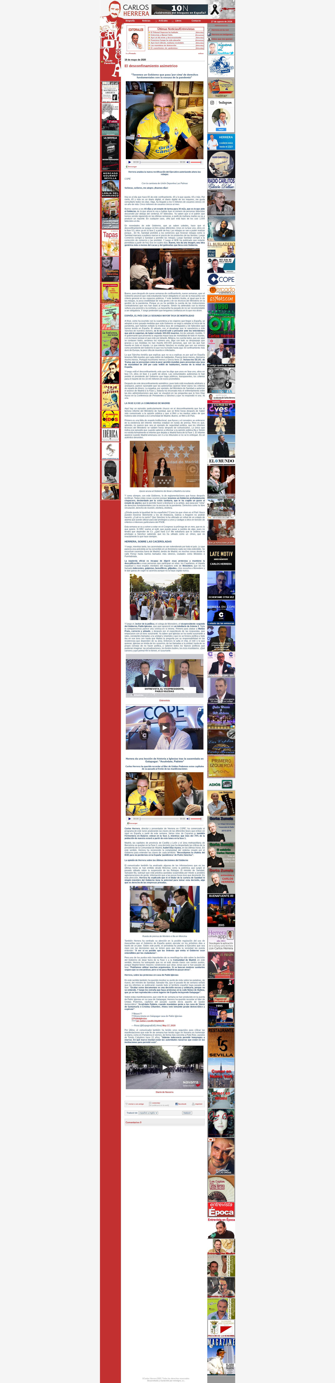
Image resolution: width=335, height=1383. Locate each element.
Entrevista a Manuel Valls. (162, 35)
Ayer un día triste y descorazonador (166, 38)
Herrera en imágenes (222, 34)
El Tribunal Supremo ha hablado (164, 32)
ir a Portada (131, 53)
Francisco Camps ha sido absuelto (165, 40)
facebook (182, 1104)
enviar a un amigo (136, 1104)
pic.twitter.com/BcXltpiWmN (150, 1021)
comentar (156, 1103)
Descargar (132, 167)
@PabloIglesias (139, 1018)
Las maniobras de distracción (163, 45)
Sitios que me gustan (222, 39)
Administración (221, 26)
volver (201, 53)
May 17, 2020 (169, 1025)
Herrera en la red (220, 30)
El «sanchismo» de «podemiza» (164, 48)
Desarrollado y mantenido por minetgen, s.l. (166, 1381)
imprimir (198, 1104)
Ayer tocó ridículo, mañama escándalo (167, 43)
